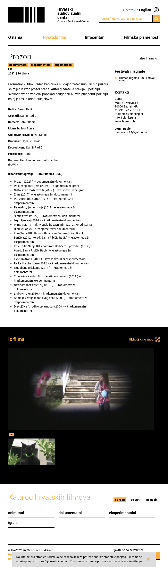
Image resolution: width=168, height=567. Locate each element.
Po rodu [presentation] (120, 500)
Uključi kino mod (141, 339)
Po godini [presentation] (152, 500)
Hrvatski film (54, 37)
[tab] (120, 499)
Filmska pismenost (141, 37)
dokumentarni (18, 65)
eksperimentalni (41, 65)
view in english (149, 58)
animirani (16, 512)
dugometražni (63, 65)
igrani (13, 522)
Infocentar (94, 37)
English (145, 9)
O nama (15, 37)
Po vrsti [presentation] (135, 500)
